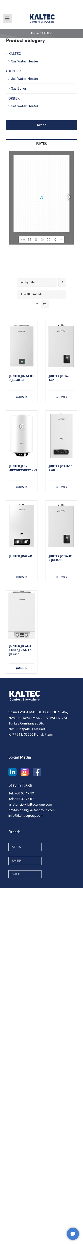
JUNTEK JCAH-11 (20, 556)
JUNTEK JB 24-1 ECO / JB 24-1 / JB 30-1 (20, 650)
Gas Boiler (18, 88)
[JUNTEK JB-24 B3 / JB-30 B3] (21, 346)
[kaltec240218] (42, 14)
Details (23, 397)
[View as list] (45, 304)
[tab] (41, 143)
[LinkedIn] (12, 772)
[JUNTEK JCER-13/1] (61, 346)
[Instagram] (25, 772)
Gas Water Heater (24, 61)
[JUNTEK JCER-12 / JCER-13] (61, 526)
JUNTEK (15, 71)
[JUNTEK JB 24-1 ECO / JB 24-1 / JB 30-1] (21, 616)
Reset (41, 125)
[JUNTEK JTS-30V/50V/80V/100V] (21, 435)
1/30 (23, 239)
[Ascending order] (62, 282)
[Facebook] (37, 772)
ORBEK (14, 98)
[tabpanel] (41, 198)
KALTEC (14, 54)
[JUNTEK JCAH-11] (21, 526)
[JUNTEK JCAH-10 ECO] (61, 435)
